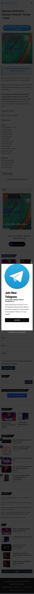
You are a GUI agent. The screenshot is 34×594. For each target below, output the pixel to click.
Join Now (17, 320)
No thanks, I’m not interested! (17, 332)
